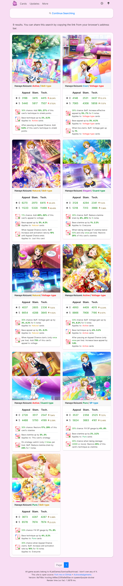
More (45, 3)
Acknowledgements (83, 575)
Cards (23, 3)
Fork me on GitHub (63, 575)
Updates (34, 3)
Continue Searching (63, 13)
